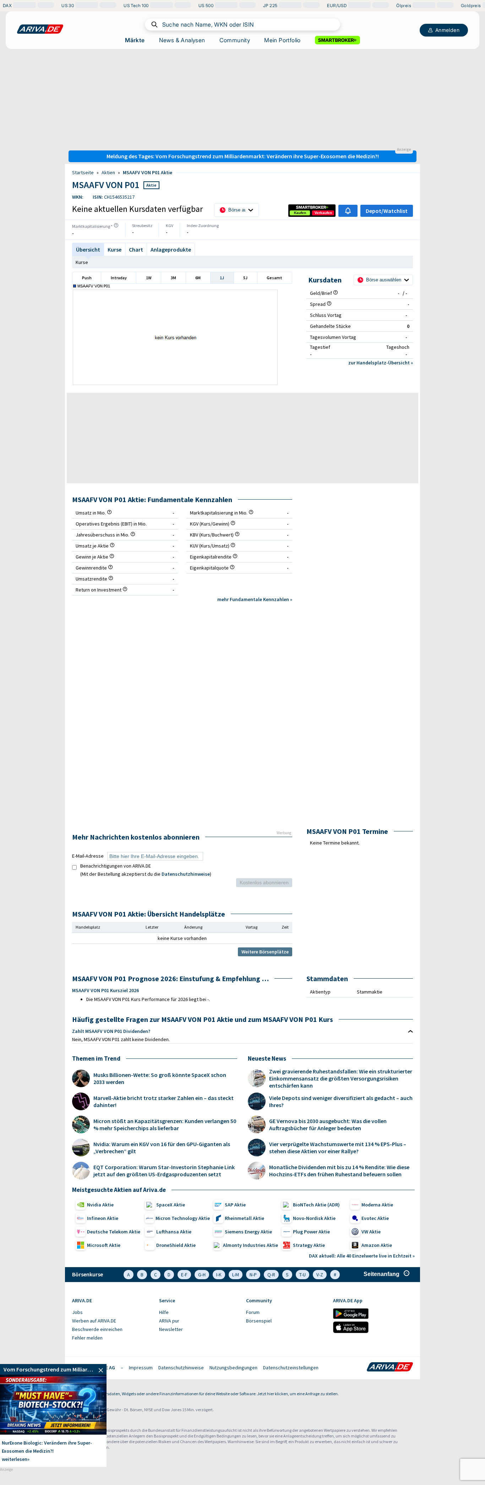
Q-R (271, 1274)
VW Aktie (371, 1231)
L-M (235, 1274)
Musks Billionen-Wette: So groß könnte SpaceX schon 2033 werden (159, 1078)
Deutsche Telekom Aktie (113, 1231)
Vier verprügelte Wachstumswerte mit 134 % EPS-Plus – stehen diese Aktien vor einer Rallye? (337, 1147)
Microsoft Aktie (103, 1245)
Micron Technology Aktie (183, 1218)
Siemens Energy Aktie (248, 1231)
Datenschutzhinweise (186, 874)
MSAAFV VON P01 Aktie (147, 172)
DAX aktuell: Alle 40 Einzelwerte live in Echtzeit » (362, 1256)
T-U (302, 1274)
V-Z (319, 1274)
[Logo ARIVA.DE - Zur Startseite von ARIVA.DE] (390, 1367)
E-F (184, 1274)
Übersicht (88, 249)
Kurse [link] (114, 249)
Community (234, 40)
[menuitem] (112, 1312)
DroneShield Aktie (176, 1245)
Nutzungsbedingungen (233, 1367)
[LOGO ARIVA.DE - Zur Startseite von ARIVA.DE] (40, 29)
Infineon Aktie (102, 1218)
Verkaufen (323, 213)
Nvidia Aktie (100, 1204)
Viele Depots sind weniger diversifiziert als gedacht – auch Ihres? (341, 1101)
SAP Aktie (235, 1204)
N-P (253, 1274)
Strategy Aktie (309, 1245)
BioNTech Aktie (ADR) (316, 1204)
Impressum (141, 1367)
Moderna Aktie (377, 1204)
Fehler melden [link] (87, 1338)
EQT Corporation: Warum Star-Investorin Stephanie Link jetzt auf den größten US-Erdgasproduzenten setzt (164, 1171)
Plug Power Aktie (311, 1231)
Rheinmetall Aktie (244, 1218)
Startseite (83, 172)
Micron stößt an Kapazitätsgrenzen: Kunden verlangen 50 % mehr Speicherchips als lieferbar (164, 1124)
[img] (116, 225)
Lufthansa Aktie (173, 1231)
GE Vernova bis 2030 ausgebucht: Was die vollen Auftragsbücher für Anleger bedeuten (328, 1124)
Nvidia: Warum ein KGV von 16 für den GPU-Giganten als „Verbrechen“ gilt (161, 1147)
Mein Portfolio (282, 40)
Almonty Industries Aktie (250, 1245)
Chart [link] (136, 249)
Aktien (108, 172)
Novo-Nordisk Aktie (314, 1218)
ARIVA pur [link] (169, 1321)
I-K (219, 1274)
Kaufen (300, 213)
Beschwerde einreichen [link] (97, 1329)
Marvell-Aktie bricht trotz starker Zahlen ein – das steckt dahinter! (163, 1101)
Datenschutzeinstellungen (290, 1367)
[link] (300, 212)
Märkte (135, 40)
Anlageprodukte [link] (171, 249)
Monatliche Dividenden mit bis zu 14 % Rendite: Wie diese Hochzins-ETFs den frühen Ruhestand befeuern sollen (339, 1171)
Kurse (82, 262)
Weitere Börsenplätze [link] (265, 951)
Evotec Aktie (375, 1218)
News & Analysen (182, 40)
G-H (202, 1274)
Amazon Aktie (376, 1245)
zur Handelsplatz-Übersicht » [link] (380, 362)
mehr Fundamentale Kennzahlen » (254, 599)
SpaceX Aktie (170, 1204)
